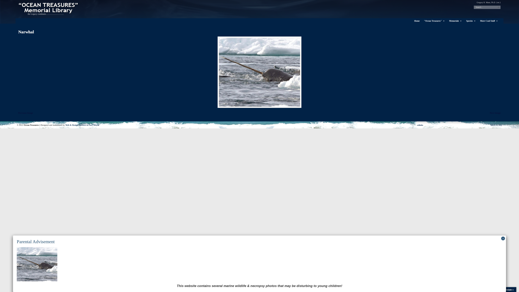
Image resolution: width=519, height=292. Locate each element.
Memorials (454, 21)
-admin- (420, 125)
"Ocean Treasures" (433, 21)
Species (469, 21)
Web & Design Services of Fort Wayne (82, 125)
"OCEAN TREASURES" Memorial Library (48, 7)
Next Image (495, 113)
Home (417, 21)
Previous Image (25, 113)
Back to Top (496, 125)
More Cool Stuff (487, 21)
